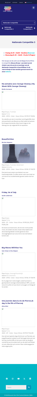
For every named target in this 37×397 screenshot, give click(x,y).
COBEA (31, 395)
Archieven (15, 2)
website (8, 72)
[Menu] (18, 370)
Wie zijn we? (8, 2)
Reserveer (31, 53)
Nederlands (29, 2)
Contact (21, 2)
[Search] (28, 387)
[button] (7, 378)
